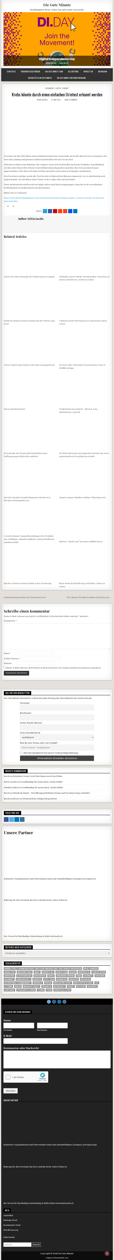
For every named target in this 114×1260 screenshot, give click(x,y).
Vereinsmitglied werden (30, 71)
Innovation (73, 979)
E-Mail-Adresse (12, 658)
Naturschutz (59, 986)
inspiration (85, 979)
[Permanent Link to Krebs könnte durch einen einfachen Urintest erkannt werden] (57, 127)
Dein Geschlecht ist (30, 733)
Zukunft (65, 88)
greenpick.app (90, 1145)
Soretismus (9, 990)
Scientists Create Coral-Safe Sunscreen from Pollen (37, 776)
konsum (48, 982)
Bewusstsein (61, 972)
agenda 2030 (10, 972)
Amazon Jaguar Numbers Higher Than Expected (82, 497)
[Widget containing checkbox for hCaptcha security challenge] (25, 1077)
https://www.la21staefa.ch (61, 1203)
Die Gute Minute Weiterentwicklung (71, 77)
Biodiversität (84, 972)
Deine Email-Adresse (31, 723)
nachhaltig (46, 986)
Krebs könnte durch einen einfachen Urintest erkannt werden (57, 94)
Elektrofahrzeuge (24, 975)
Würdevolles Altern (62, 990)
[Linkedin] (59, 1002)
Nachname (25, 713)
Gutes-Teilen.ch (60, 900)
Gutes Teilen (49, 979)
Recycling (81, 986)
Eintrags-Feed (10, 1220)
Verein (49, 990)
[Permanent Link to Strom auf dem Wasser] (29, 389)
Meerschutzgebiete (31, 986)
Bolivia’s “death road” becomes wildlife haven (80, 541)
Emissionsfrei (39, 975)
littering (8, 986)
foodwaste (88, 975)
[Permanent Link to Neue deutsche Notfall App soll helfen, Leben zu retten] (84, 563)
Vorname (25, 703)
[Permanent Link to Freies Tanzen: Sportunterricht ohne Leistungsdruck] (29, 345)
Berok (7, 793)
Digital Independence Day (57, 59)
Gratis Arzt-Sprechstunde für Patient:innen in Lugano (29, 277)
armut (37, 972)
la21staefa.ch (56, 936)
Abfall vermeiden (91, 968)
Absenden (10, 1091)
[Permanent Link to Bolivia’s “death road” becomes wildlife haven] (84, 521)
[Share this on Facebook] (50, 211)
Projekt (71, 986)
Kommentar (10, 621)
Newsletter (88, 71)
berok (7, 776)
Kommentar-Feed (11, 1225)
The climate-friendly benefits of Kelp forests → (89, 597)
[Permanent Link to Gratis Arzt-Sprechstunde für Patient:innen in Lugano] (29, 257)
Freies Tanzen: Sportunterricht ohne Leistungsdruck (29, 365)
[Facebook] (54, 1002)
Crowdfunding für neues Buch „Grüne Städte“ (41, 782)
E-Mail (8, 1036)
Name (7, 653)
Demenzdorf (9, 975)
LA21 (96, 982)
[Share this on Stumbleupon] (65, 211)
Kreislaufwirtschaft (62, 982)
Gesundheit (49, 88)
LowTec (58, 88)
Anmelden (8, 1215)
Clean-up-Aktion (98, 972)
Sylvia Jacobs (51, 63)
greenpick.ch (89, 879)
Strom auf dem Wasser (15, 409)
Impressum (9, 1237)
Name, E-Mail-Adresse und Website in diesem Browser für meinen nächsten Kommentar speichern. (53, 668)
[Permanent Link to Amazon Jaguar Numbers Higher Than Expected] (84, 477)
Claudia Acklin (10, 787)
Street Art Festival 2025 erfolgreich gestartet (35, 799)
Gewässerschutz (23, 979)
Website (8, 663)
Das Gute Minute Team (54, 71)
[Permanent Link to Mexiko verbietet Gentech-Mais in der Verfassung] (29, 563)
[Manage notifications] (107, 1253)
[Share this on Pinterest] (55, 211)
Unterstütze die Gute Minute (40, 77)
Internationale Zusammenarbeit (18, 982)
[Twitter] (49, 1002)
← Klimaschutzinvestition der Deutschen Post (24, 597)
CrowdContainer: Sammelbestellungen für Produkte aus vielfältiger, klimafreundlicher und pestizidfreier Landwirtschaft (29, 539)
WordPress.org (10, 1230)
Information (62, 979)
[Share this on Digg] (70, 211)
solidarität (92, 986)
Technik (41, 990)
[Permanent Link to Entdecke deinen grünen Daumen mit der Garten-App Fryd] (29, 301)
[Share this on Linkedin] (75, 211)
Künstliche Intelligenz (83, 982)
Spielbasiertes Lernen (26, 990)
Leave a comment (70, 99)
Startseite (11, 71)
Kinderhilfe (37, 982)
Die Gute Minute (57, 4)
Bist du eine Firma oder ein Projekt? (39, 743)
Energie (51, 975)
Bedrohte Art (48, 972)
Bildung (72, 972)
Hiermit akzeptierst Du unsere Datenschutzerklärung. (51, 753)
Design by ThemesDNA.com (57, 1258)
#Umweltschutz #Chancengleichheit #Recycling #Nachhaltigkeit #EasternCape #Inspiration (43, 968)
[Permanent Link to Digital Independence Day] (57, 39)
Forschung (99, 975)
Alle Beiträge (73, 71)
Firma (79, 975)
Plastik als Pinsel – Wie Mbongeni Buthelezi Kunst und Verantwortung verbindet (51, 793)
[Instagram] (64, 1002)
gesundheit (9, 979)
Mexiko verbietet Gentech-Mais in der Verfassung (28, 583)
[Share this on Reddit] (60, 211)
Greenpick (37, 979)
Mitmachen (102, 71)
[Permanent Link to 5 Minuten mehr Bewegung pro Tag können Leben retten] (84, 301)
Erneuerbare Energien (65, 975)
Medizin (18, 986)
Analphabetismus (25, 972)
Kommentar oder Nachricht (22, 1048)
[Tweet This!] (45, 211)
